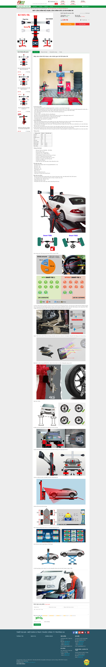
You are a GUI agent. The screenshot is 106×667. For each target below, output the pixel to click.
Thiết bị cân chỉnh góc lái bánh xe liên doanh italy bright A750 (24, 128)
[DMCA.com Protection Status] (86, 665)
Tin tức (40, 6)
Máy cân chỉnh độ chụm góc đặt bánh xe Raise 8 (24, 89)
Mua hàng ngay (82, 24)
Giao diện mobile (21, 663)
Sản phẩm (86, 6)
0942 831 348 (83, 2)
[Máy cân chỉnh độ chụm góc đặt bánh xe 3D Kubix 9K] (24, 66)
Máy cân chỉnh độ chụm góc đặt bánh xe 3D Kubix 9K (24, 69)
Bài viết (46, 6)
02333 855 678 (73, 4)
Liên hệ (51, 6)
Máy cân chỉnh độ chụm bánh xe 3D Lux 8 (23, 108)
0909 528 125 (62, 4)
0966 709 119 (62, 2)
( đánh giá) (87, 13)
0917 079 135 (72, 2)
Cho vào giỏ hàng (67, 24)
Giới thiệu (35, 6)
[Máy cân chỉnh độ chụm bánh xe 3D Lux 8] (24, 105)
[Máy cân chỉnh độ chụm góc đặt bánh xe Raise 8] (24, 85)
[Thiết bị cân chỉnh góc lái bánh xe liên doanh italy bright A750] (24, 125)
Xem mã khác (47, 621)
